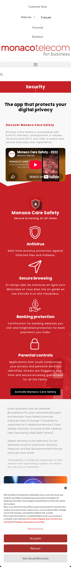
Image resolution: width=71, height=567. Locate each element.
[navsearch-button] (1, 74)
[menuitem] (46, 17)
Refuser (35, 548)
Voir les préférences (35, 558)
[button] (65, 488)
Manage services (35, 528)
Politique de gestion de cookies (29, 522)
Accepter (36, 538)
